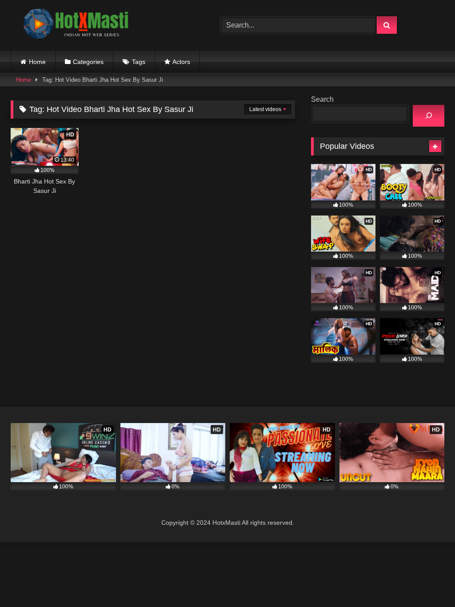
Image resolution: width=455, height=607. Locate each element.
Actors (181, 61)
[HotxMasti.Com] (101, 25)
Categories (88, 61)
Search (322, 99)
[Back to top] (427, 580)
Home (37, 61)
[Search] (428, 116)
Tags (138, 61)
